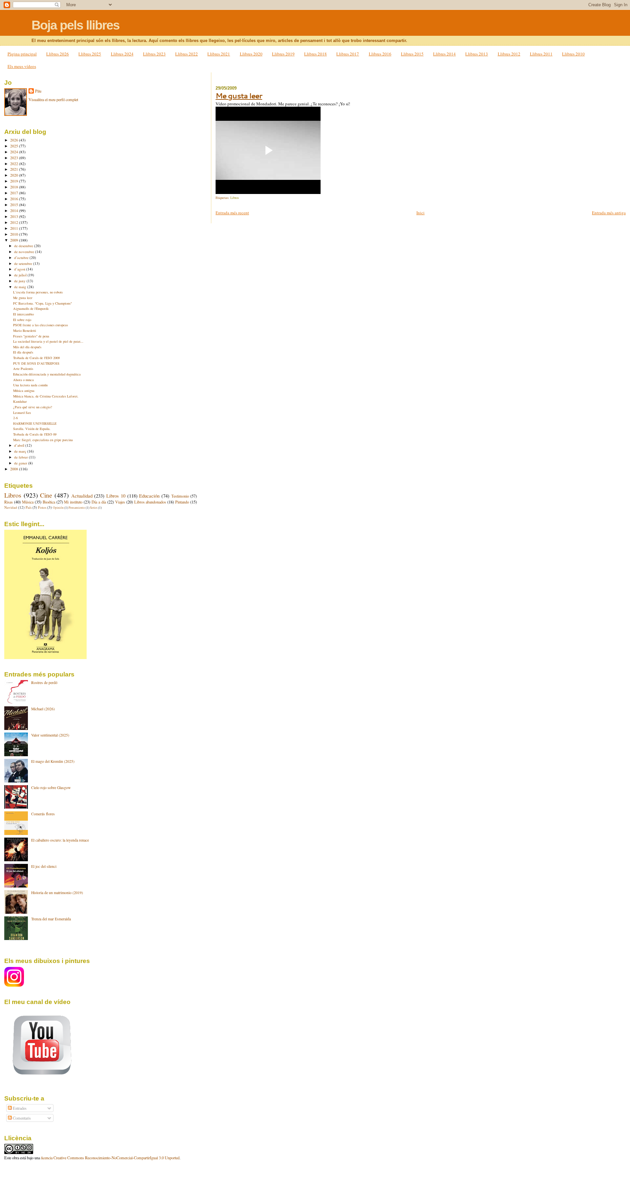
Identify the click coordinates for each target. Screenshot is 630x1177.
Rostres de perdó (44, 682)
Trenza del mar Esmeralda (51, 918)
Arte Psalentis (23, 368)
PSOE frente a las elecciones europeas (40, 325)
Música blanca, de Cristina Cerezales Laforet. (45, 396)
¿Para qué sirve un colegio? (32, 407)
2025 (14, 145)
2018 (14, 186)
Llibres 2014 (444, 54)
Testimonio (180, 496)
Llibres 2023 (154, 54)
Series (93, 507)
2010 (14, 234)
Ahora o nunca (23, 379)
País (29, 507)
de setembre (23, 263)
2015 (14, 204)
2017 (14, 192)
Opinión (58, 507)
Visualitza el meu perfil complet (53, 99)
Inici (420, 213)
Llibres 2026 (57, 54)
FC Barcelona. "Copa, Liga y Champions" (42, 303)
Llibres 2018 (315, 54)
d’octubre (22, 257)
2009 (14, 240)
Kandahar (20, 401)
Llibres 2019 (283, 54)
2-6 (15, 418)
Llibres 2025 (89, 54)
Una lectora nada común (30, 385)
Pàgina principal (22, 54)
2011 (14, 228)
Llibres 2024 (122, 54)
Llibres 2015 (412, 54)
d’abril (19, 445)
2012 (14, 222)
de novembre (24, 251)
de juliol (21, 274)
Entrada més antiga (609, 213)
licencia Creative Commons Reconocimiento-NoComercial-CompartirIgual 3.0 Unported (110, 1157)
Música (27, 501)
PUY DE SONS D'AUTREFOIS (36, 363)
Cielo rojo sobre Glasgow (51, 787)
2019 (14, 181)
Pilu (38, 91)
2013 (14, 216)
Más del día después (27, 347)
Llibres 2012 (509, 54)
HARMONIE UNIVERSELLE (34, 423)
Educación (149, 495)
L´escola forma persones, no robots (38, 292)
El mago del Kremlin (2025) (52, 761)
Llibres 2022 (186, 54)
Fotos (42, 507)
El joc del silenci (43, 866)
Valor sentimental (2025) (50, 735)
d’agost (20, 269)
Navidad (10, 507)
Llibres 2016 (380, 54)
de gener (21, 462)
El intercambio (23, 314)
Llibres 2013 (476, 54)
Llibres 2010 (573, 54)
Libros (234, 197)
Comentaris (21, 1118)
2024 (14, 151)
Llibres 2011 (541, 54)
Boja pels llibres (75, 25)
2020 (14, 175)
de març (20, 451)
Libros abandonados (150, 501)
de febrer (21, 457)
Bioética (49, 501)
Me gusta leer (239, 96)
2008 (14, 468)
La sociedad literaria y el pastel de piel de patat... (48, 341)
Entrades (19, 1108)
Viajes (120, 501)
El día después (23, 352)
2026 (14, 140)
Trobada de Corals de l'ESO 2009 (36, 357)
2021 (14, 169)
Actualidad (82, 495)
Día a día (99, 501)
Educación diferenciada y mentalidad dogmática (47, 374)
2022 (14, 163)
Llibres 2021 (218, 54)
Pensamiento (77, 507)
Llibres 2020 (251, 54)
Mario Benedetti (24, 330)
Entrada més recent (232, 213)
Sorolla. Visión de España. (32, 428)
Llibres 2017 (347, 54)
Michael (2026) (43, 708)
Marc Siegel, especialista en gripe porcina (43, 440)
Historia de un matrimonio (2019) (57, 892)
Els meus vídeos (22, 66)
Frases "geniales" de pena (31, 336)
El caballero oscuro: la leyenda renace (60, 840)
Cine (46, 495)
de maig (20, 286)
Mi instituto (73, 501)
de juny (20, 280)
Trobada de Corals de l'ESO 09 (34, 434)
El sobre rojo (22, 319)
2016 (14, 198)
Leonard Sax (22, 412)
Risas (8, 501)
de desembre (24, 245)
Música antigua (23, 390)
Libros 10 (115, 495)
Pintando (182, 501)
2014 (14, 210)
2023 (14, 157)
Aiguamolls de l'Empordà (31, 308)
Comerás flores (43, 813)
